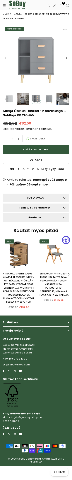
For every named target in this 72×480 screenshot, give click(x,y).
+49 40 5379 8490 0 (15, 358)
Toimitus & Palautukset (34, 207)
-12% (9, 241)
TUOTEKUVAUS (34, 197)
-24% (44, 241)
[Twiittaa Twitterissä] (23, 169)
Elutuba (18, 14)
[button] (61, 5)
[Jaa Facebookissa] (18, 169)
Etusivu (7, 14)
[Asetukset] (66, 5)
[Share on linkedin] (33, 169)
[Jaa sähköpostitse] (42, 169)
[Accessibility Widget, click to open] (66, 240)
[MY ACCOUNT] (55, 5)
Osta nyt (36, 160)
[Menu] (4, 5)
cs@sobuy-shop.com (16, 364)
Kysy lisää (56, 169)
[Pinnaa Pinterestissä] (28, 169)
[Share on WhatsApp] (38, 169)
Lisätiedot (34, 217)
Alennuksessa (14, 28)
